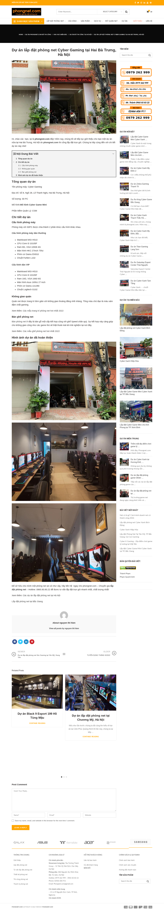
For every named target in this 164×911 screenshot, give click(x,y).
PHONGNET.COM (17, 907)
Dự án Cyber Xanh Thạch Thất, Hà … (139, 216)
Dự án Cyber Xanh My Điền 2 (140, 169)
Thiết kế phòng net (20, 874)
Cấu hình (72, 21)
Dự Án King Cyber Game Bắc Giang (141, 200)
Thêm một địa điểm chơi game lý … (141, 445)
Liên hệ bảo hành (90, 860)
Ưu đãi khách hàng (91, 865)
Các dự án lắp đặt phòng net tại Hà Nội (41, 595)
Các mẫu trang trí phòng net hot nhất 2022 (43, 311)
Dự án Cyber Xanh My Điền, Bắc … (140, 232)
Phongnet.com (47, 907)
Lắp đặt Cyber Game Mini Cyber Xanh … (139, 138)
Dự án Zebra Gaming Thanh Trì (140, 185)
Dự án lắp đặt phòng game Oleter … (139, 476)
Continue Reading (37, 723)
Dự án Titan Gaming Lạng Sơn (139, 248)
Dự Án (124, 21)
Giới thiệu (137, 21)
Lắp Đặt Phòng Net (55, 21)
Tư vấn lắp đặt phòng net (23, 870)
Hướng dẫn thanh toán (127, 870)
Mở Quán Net (111, 21)
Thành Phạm (125, 574)
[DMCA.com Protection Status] (128, 570)
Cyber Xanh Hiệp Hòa (129, 530)
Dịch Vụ (97, 21)
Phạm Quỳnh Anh (127, 577)
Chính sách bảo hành (127, 860)
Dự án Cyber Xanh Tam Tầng (141, 282)
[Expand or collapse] (113, 154)
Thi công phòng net (21, 879)
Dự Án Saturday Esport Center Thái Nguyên (140, 263)
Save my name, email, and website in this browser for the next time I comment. (45, 821)
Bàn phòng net (19, 321)
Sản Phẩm (85, 21)
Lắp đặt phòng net (20, 865)
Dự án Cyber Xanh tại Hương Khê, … (140, 460)
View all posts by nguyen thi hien (64, 628)
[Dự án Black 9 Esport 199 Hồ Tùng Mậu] (37, 692)
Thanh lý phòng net (21, 884)
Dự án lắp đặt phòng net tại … (141, 492)
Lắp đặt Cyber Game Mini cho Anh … (139, 153)
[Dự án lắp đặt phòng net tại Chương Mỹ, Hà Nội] (90, 693)
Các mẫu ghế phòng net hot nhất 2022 (41, 331)
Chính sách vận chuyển (127, 865)
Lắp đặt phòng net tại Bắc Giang (27, 601)
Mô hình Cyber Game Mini (33, 205)
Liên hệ (149, 21)
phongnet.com (50, 142)
